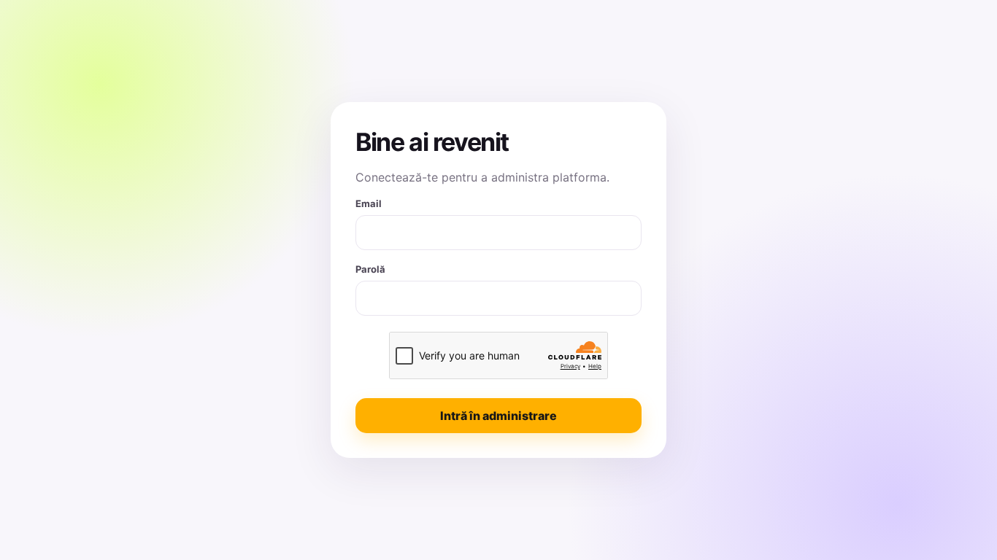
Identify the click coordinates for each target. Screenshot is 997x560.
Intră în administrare (498, 415)
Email (368, 203)
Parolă (370, 269)
